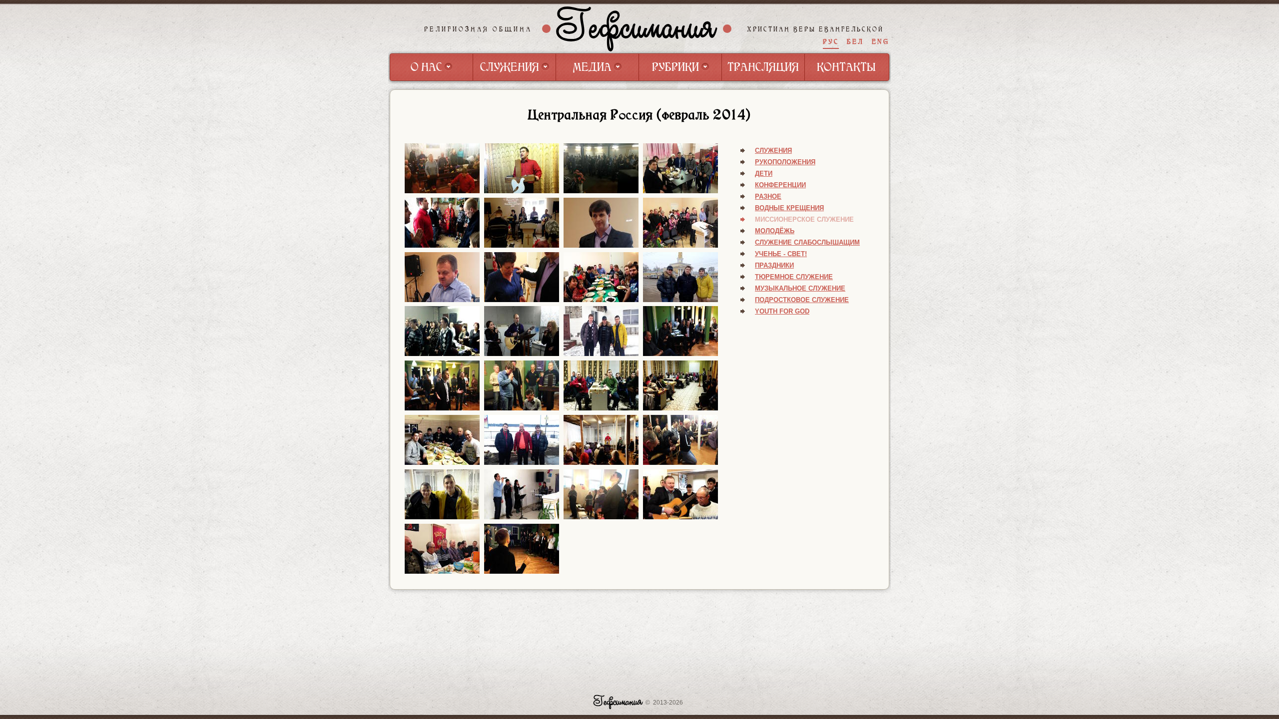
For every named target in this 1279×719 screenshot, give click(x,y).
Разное (768, 196)
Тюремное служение (794, 277)
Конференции (780, 185)
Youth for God (782, 311)
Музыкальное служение (800, 288)
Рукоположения (785, 162)
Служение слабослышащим (807, 242)
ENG (880, 41)
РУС (831, 41)
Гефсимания (637, 28)
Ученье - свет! (781, 254)
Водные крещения (789, 208)
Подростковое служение (802, 300)
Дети (763, 173)
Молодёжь (774, 231)
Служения (773, 150)
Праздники (774, 265)
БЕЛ (855, 41)
